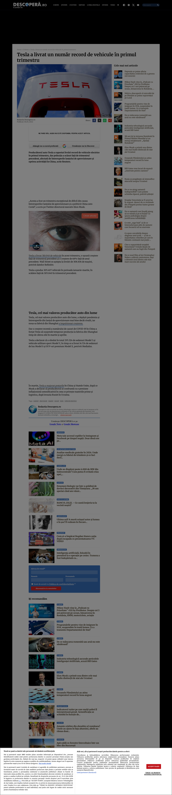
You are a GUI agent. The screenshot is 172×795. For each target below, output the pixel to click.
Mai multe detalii (45, 763)
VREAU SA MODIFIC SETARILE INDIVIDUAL (153, 773)
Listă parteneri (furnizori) (86, 772)
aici (20, 781)
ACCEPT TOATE (153, 766)
